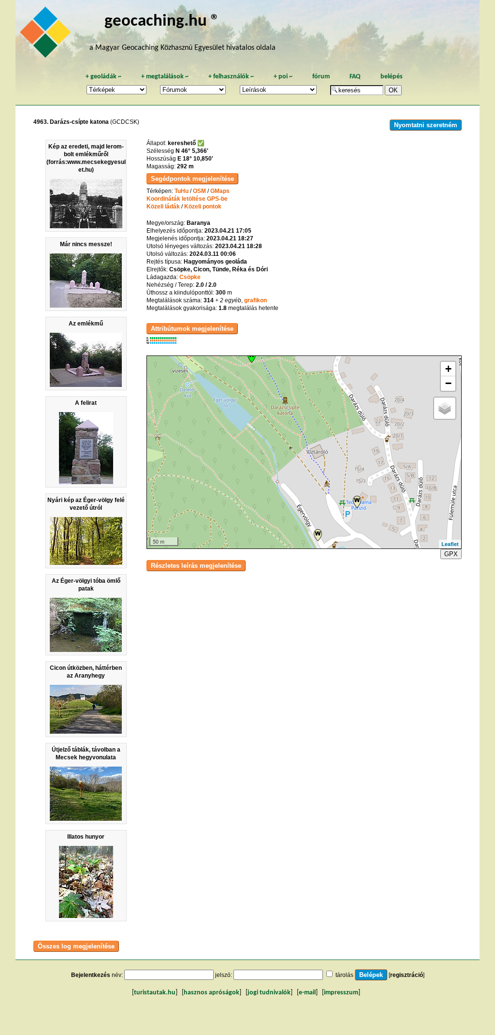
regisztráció (406, 975)
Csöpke (190, 277)
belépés (391, 77)
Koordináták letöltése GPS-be (187, 198)
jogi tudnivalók (269, 993)
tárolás (344, 975)
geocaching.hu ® (161, 21)
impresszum (341, 993)
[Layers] (444, 408)
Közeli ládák (163, 206)
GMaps (220, 191)
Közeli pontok (202, 206)
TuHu (182, 191)
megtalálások (165, 77)
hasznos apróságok (211, 993)
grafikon (255, 300)
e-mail (307, 993)
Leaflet (450, 543)
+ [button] (448, 369)
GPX (451, 554)
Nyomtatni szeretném (425, 125)
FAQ (355, 77)
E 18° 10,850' (195, 158)
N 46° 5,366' (191, 151)
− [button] (448, 383)
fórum (321, 77)
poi (283, 77)
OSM (199, 191)
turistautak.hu (154, 993)
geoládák (103, 77)
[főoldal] (47, 34)
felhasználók (231, 77)
